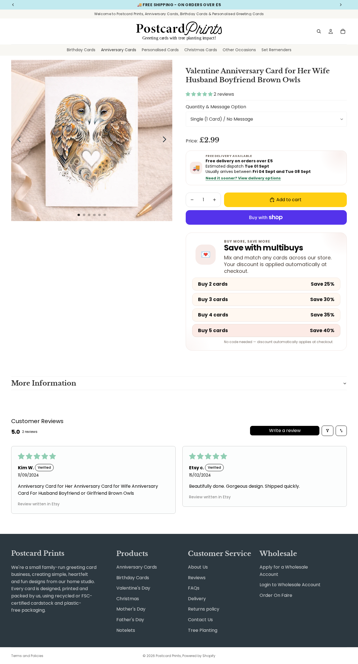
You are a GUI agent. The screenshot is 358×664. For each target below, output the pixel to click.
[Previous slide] (17, 140)
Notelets (125, 630)
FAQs (193, 588)
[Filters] (327, 431)
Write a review (285, 430)
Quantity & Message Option (216, 107)
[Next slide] (166, 140)
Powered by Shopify (198, 655)
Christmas (127, 598)
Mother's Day (130, 609)
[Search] (319, 31)
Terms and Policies (27, 655)
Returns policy (203, 609)
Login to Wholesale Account (290, 584)
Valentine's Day (133, 588)
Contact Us (200, 619)
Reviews (197, 577)
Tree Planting (202, 630)
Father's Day (130, 619)
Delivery (197, 598)
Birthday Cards (132, 577)
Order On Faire (276, 595)
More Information (43, 383)
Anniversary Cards (136, 567)
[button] (200, 94)
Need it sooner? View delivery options (243, 178)
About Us (198, 567)
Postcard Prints (168, 655)
